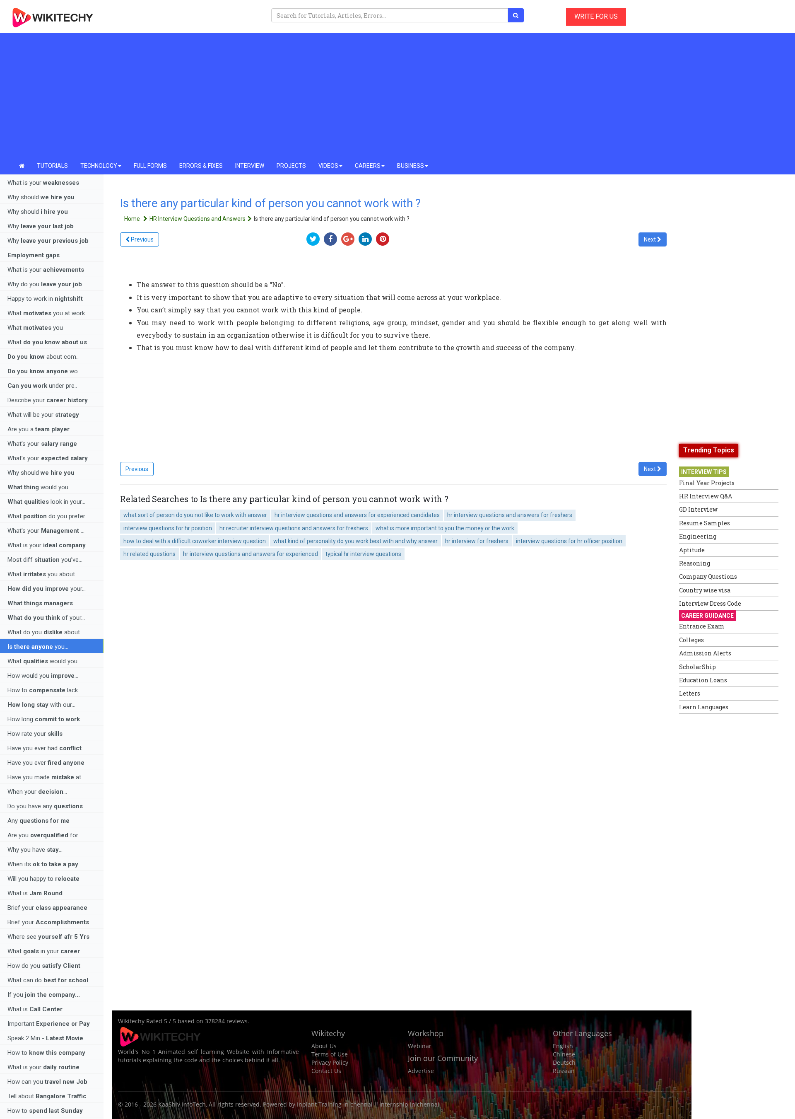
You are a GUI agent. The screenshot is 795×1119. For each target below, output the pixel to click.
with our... (41, 704)
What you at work (46, 313)
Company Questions (708, 576)
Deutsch (564, 1062)
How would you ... (42, 675)
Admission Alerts (705, 653)
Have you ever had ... (46, 748)
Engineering (697, 536)
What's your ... (45, 530)
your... (46, 588)
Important (48, 1023)
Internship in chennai (409, 1104)
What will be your (43, 414)
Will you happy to (43, 878)
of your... (46, 617)
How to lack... (44, 690)
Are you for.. (43, 835)
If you (43, 994)
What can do (47, 980)
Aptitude (692, 550)
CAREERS (368, 165)
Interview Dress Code (710, 603)
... (42, 603)
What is (35, 893)
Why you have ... (35, 849)
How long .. (44, 719)
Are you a (38, 429)
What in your (43, 951)
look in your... (46, 501)
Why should (41, 197)
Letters (689, 693)
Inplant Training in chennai (335, 1104)
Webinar (419, 1046)
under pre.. (42, 385)
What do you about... (45, 632)
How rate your (35, 733)
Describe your (47, 400)
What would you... (44, 661)
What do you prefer (46, 516)
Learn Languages (703, 707)
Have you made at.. (45, 777)
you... (37, 646)
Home (132, 218)
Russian (564, 1071)
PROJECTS (291, 165)
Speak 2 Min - (45, 1038)
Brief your (47, 907)
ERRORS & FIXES (201, 165)
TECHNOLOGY (98, 165)
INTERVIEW (249, 165)
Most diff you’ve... (44, 559)
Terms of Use (329, 1054)
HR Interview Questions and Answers (197, 218)
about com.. (43, 356)
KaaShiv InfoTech (182, 1104)
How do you (43, 965)
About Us (324, 1046)
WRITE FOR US (596, 16)
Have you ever (45, 762)
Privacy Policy (329, 1062)
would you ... (40, 487)
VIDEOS (328, 165)
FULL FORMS (150, 165)
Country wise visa (704, 590)
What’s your (42, 443)
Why (40, 226)
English (563, 1046)
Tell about (47, 1096)
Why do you (44, 284)
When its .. (44, 864)
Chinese (564, 1054)
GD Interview (698, 509)
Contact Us (326, 1071)
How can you (47, 1081)
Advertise (421, 1071)
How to (46, 1052)
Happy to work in (45, 298)
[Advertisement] (397, 95)
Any (38, 820)
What (47, 342)
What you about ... (43, 574)
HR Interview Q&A (705, 496)
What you (35, 327)
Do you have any (45, 806)
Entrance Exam (702, 626)
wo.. (43, 371)
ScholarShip (697, 667)
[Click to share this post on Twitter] (315, 238)
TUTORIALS (52, 165)
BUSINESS (410, 165)
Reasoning (694, 563)
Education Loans (703, 680)
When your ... (37, 791)
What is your (43, 182)
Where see (48, 936)
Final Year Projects (707, 483)
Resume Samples (704, 523)
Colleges (691, 640)
